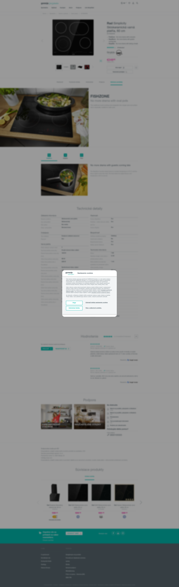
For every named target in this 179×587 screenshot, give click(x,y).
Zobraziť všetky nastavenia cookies (97, 302)
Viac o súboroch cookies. (94, 308)
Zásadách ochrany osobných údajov (101, 292)
